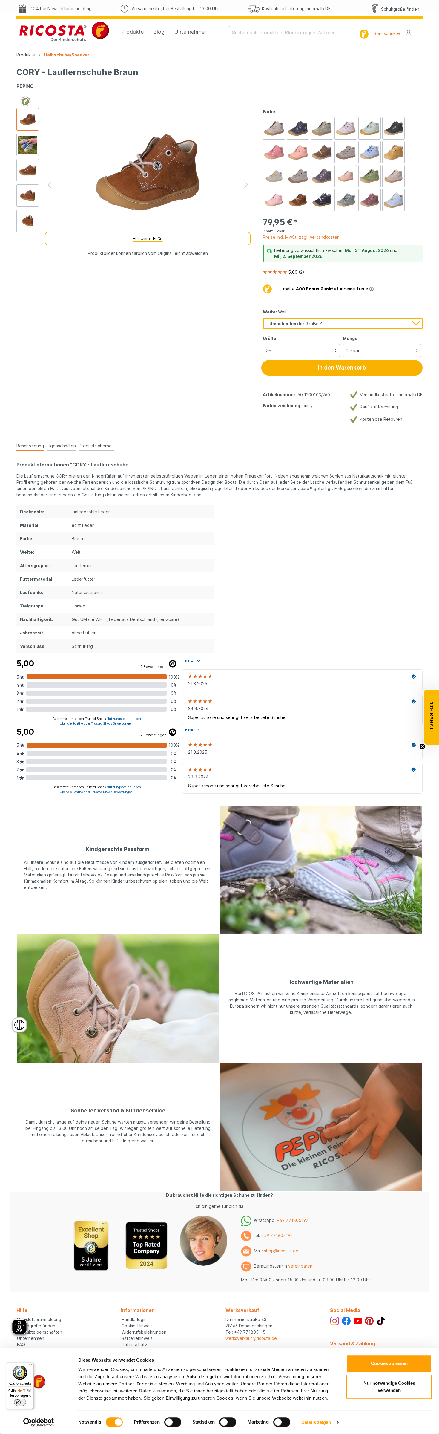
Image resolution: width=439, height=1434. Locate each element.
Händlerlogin (134, 1319)
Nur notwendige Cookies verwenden (389, 1387)
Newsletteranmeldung (39, 1319)
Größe (269, 338)
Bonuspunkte (387, 33)
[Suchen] (344, 32)
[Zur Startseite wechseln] (64, 31)
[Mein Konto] (408, 33)
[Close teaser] (422, 746)
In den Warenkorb (342, 367)
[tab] (30, 445)
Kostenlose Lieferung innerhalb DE (295, 8)
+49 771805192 (292, 1220)
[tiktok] (381, 1320)
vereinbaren (300, 1265)
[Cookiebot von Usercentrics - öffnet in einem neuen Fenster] (39, 1422)
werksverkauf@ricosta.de (251, 1338)
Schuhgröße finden (399, 9)
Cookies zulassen (389, 1363)
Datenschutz (134, 1344)
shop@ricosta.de (281, 1250)
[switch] (172, 1422)
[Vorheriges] (49, 185)
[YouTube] (358, 1320)
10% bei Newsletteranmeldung (60, 8)
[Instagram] (334, 1320)
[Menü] (30, 1365)
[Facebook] (346, 1320)
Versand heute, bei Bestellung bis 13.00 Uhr (174, 8)
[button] (431, 717)
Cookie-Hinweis (137, 1325)
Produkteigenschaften (39, 1331)
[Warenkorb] (419, 30)
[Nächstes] (246, 185)
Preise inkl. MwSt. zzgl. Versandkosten (301, 237)
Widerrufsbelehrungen (144, 1331)
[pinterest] (369, 1320)
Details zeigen (316, 1422)
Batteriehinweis (137, 1338)
